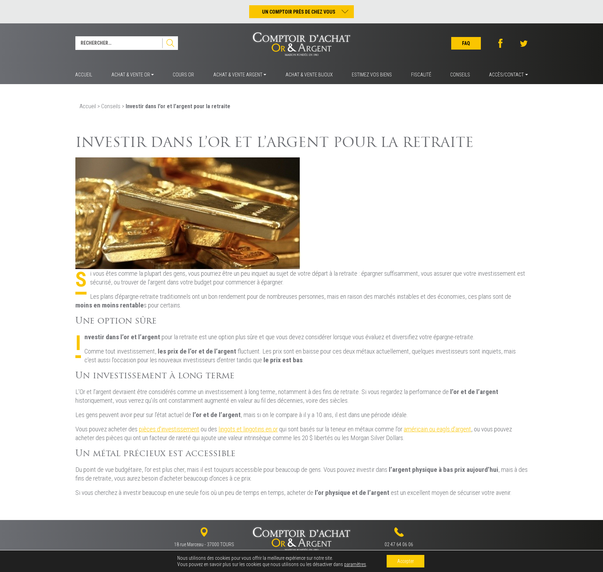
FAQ (466, 43)
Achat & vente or (130, 74)
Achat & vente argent (237, 74)
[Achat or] (187, 213)
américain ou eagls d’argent (437, 429)
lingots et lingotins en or (248, 429)
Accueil (83, 74)
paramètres (355, 564)
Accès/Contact (506, 74)
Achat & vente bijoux (309, 74)
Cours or (183, 74)
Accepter (405, 561)
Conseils (460, 74)
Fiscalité (421, 74)
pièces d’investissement (169, 429)
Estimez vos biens (372, 74)
